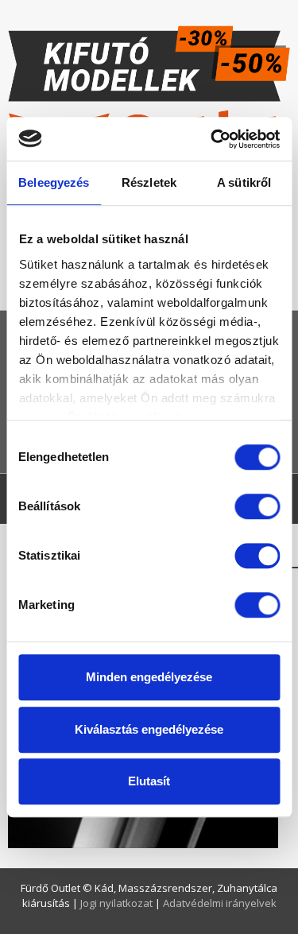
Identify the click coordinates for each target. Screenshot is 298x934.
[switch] (257, 506)
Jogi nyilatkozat (117, 903)
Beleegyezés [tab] (53, 182)
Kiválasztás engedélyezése (149, 729)
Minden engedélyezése (149, 677)
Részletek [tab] (149, 182)
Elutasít (149, 781)
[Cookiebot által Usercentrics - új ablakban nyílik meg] (212, 139)
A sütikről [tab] (244, 182)
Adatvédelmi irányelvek (220, 903)
